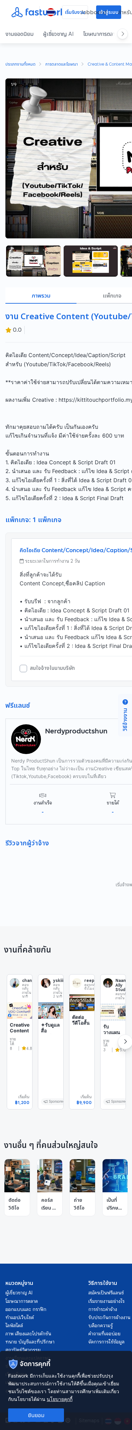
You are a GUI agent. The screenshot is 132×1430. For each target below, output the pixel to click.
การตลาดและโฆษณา (61, 64)
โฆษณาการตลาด (100, 34)
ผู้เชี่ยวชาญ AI (58, 34)
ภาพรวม (41, 295)
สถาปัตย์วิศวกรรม (23, 1350)
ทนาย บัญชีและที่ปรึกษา (29, 1341)
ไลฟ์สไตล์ (14, 1325)
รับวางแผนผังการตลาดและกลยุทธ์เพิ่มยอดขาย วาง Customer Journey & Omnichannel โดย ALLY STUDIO (113, 1074)
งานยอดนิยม (19, 34)
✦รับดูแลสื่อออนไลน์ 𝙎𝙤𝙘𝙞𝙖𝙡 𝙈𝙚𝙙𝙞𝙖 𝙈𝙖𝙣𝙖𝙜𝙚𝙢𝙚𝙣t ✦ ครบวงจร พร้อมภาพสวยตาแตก (50, 1057)
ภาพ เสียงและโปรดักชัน (28, 1333)
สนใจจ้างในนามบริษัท (52, 668)
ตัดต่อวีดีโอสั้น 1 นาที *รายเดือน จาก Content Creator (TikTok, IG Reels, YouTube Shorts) (81, 1055)
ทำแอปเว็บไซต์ (19, 1317)
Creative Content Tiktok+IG (19, 1034)
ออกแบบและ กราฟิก (25, 1309)
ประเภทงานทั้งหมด (20, 64)
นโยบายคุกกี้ (59, 1399)
